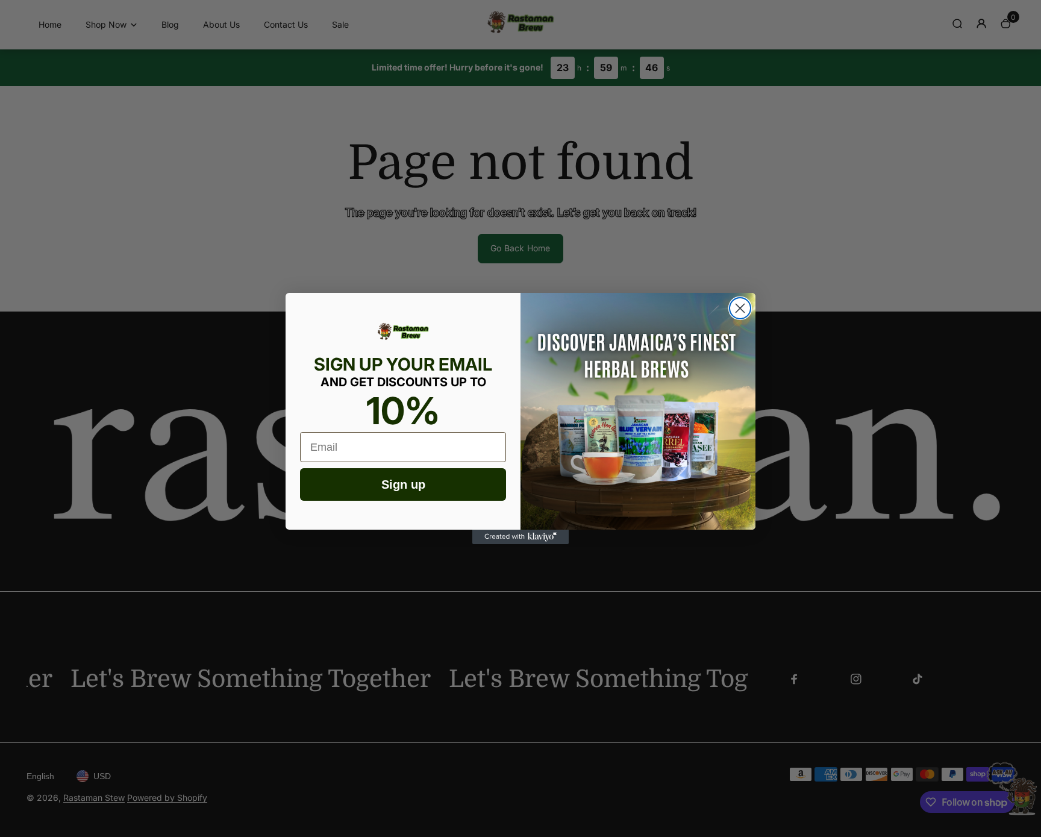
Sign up (403, 484)
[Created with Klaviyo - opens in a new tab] (520, 537)
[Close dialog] (740, 308)
